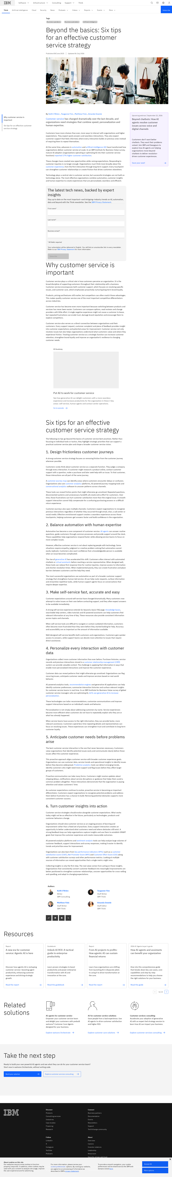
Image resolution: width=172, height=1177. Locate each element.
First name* (52, 208)
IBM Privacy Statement (101, 202)
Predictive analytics (82, 765)
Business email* (54, 231)
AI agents (105, 531)
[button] (163, 3)
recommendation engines (80, 684)
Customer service (55, 118)
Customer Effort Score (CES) (106, 854)
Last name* (52, 220)
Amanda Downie (95, 114)
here (111, 1169)
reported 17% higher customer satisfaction (73, 155)
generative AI (61, 559)
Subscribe (53, 256)
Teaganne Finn (67, 114)
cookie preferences (58, 1167)
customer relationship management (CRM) (102, 662)
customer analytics (73, 483)
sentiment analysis (85, 840)
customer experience (55, 167)
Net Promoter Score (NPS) (79, 854)
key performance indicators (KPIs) (89, 852)
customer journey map (57, 481)
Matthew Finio (81, 114)
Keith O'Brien (54, 114)
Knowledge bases (113, 610)
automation (77, 147)
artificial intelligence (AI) (96, 147)
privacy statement (72, 1171)
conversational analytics (56, 486)
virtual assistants (63, 562)
